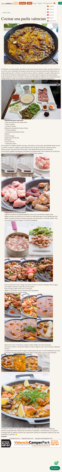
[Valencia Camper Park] (9, 3)
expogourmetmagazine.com (43, 438)
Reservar (56, 468)
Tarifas (29, 3)
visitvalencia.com (15, 438)
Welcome (22, 3)
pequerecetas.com (27, 438)
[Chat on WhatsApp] (56, 462)
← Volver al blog (5, 12)
